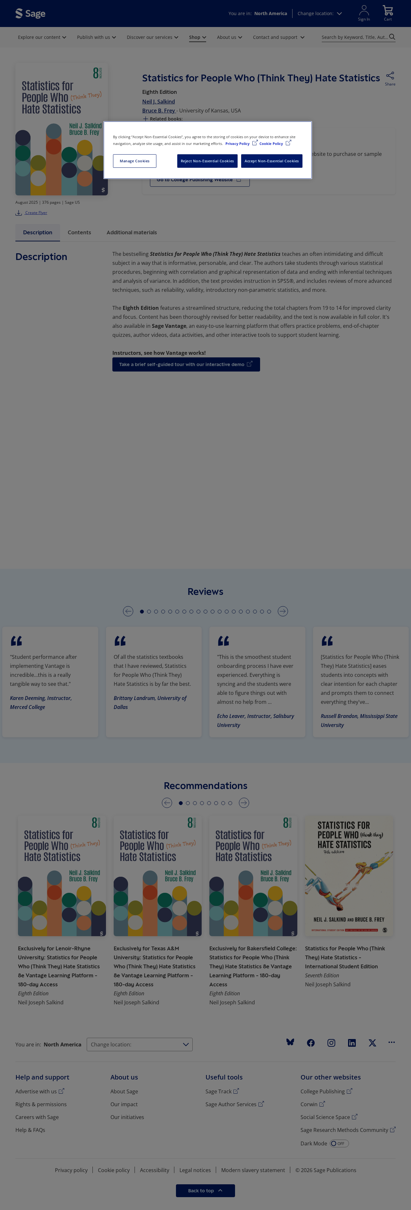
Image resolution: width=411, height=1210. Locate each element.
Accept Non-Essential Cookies (272, 160)
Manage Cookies (135, 160)
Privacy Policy (237, 143)
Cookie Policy (271, 143)
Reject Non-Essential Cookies (207, 160)
